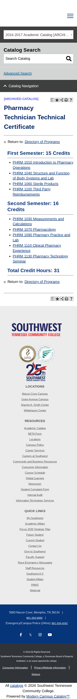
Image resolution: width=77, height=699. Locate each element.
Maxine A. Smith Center (35, 404)
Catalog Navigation (23, 86)
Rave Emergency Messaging (35, 562)
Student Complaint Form (35, 489)
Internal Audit (34, 494)
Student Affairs (35, 579)
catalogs (16, 686)
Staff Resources (34, 568)
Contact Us (35, 545)
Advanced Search (18, 73)
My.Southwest (35, 518)
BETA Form (35, 433)
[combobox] (38, 34)
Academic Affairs (35, 523)
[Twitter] (30, 635)
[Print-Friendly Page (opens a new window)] (66, 100)
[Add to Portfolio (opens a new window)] (57, 100)
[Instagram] (40, 635)
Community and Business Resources (35, 461)
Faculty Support (35, 557)
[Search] (58, 16)
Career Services (35, 450)
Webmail (35, 590)
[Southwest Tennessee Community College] (26, 16)
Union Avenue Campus (35, 399)
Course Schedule (35, 472)
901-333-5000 (34, 617)
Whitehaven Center (35, 410)
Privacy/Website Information (50, 667)
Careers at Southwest (35, 456)
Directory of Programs (42, 142)
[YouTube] (49, 635)
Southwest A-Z (35, 573)
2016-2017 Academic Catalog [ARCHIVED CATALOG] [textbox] (39, 35)
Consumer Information (35, 467)
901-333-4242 (60, 623)
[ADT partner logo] (37, 362)
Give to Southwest (35, 551)
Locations (35, 439)
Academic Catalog (35, 428)
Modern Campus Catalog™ (48, 696)
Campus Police (35, 444)
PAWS (35, 584)
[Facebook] (20, 635)
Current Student (35, 540)
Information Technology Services (35, 500)
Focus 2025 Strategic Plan (35, 529)
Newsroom (34, 483)
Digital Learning (35, 478)
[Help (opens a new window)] (71, 100)
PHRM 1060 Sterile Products (35, 184)
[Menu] (70, 16)
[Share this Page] (62, 100)
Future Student (35, 534)
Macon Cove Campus (35, 393)
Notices (36, 674)
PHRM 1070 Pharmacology (34, 229)
